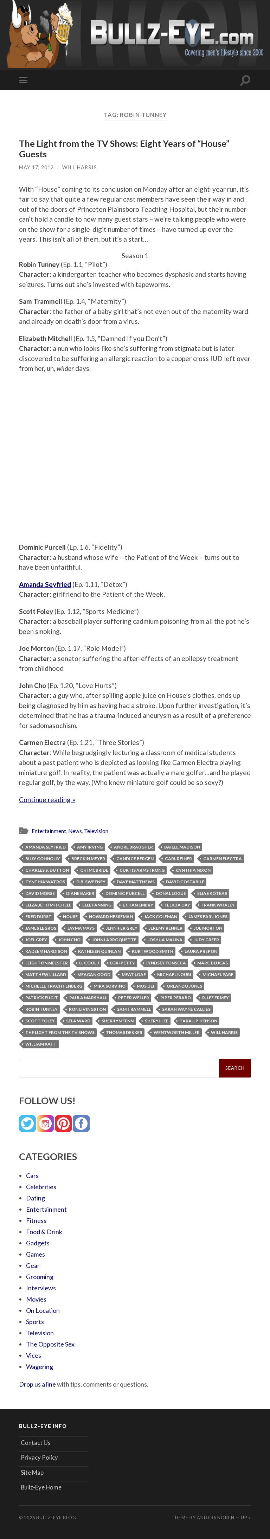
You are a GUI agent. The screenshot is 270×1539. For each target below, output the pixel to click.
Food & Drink (44, 1232)
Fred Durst (38, 916)
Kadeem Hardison (46, 951)
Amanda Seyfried (45, 847)
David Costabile (185, 881)
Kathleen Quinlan (99, 951)
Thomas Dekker (124, 1032)
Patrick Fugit (41, 997)
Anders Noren (215, 1517)
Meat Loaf (134, 974)
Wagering (39, 1366)
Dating (35, 1198)
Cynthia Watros (45, 881)
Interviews (41, 1288)
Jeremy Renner (165, 928)
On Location (43, 1310)
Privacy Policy (39, 1457)
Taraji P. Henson (198, 1020)
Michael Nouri (174, 974)
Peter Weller (133, 997)
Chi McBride (94, 870)
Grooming (39, 1277)
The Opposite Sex (50, 1344)
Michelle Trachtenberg (53, 986)
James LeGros (40, 928)
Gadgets (38, 1243)
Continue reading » (47, 799)
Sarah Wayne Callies (186, 1009)
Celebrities (41, 1187)
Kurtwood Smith (152, 951)
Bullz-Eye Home (41, 1487)
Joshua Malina (165, 939)
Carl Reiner (178, 858)
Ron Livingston (87, 1009)
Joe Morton (208, 928)
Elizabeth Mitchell (48, 905)
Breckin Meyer (88, 858)
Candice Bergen (135, 858)
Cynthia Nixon (193, 870)
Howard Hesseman (111, 916)
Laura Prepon (201, 951)
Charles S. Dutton (47, 870)
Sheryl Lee (156, 1020)
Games (35, 1254)
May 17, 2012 (36, 167)
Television (96, 831)
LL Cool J (89, 962)
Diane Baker (80, 893)
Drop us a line (37, 1384)
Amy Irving (90, 847)
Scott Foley (40, 1020)
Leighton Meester (46, 962)
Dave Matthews (136, 881)
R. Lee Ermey (215, 997)
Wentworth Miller (177, 1032)
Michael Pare (217, 974)
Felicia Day (177, 905)
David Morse (40, 893)
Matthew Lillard (45, 974)
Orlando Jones (184, 986)
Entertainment (49, 831)
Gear (33, 1265)
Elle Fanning (96, 905)
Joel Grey (36, 939)
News (75, 831)
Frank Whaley (218, 905)
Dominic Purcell (124, 893)
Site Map (32, 1472)
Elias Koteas (212, 893)
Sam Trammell (134, 1009)
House (70, 916)
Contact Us (36, 1442)
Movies (36, 1299)
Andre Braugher (133, 847)
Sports (35, 1321)
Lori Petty (122, 962)
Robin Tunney (41, 1009)
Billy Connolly (42, 858)
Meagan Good (93, 974)
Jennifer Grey (121, 928)
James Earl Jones (207, 916)
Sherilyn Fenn (118, 1020)
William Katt (41, 1044)
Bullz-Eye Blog (56, 1517)
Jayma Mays (81, 928)
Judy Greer (206, 939)
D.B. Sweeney (90, 881)
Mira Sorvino (110, 986)
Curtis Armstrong (142, 870)
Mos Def (146, 986)
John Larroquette (114, 939)
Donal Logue (171, 893)
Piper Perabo (175, 997)
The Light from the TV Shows (60, 1032)
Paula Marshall (88, 997)
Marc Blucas (212, 962)
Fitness (36, 1220)
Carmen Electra (222, 858)
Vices (33, 1355)
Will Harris (79, 167)
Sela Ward (78, 1020)
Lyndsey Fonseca (166, 962)
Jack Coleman (160, 916)
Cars (32, 1175)
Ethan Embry (138, 905)
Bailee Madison (182, 847)
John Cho (69, 939)
